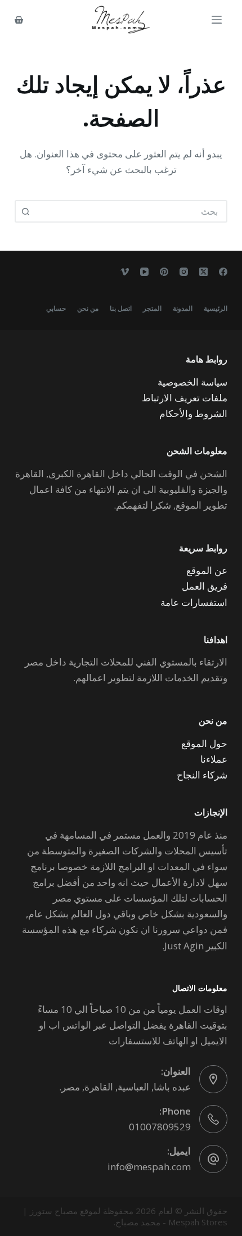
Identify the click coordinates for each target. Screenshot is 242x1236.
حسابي (56, 308)
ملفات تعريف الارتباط (184, 397)
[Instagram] (184, 272)
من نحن (87, 308)
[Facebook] (223, 272)
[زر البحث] (26, 211)
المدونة (182, 308)
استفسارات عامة (193, 602)
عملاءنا (213, 759)
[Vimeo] (124, 272)
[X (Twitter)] (203, 272)
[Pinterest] (164, 272)
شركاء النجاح (202, 774)
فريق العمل (204, 585)
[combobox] (131, 211)
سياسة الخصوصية (192, 381)
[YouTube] (144, 272)
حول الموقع (204, 743)
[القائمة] (217, 20)
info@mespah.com (149, 1166)
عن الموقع (206, 570)
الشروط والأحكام (193, 413)
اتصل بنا (121, 308)
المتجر (152, 308)
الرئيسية (215, 308)
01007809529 (160, 1126)
